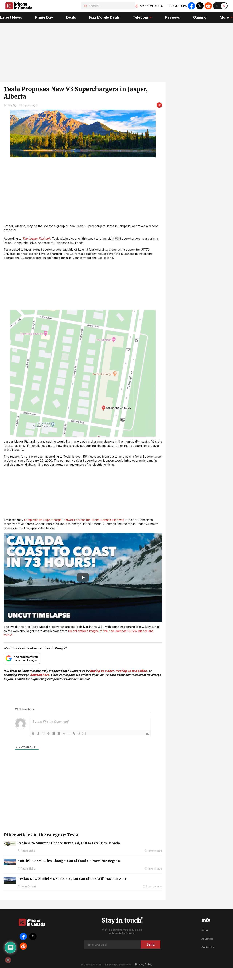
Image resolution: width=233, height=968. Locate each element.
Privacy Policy (143, 964)
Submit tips (178, 6)
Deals (71, 17)
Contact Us (207, 947)
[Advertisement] (83, 492)
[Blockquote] (63, 733)
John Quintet (28, 886)
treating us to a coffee (131, 671)
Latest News (11, 17)
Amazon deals (151, 6)
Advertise (207, 938)
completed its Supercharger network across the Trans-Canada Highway (74, 520)
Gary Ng (12, 105)
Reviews (172, 17)
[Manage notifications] (8, 960)
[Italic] (38, 733)
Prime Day (44, 17)
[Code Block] (69, 733)
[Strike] (48, 733)
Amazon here (39, 675)
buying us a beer (102, 671)
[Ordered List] (53, 733)
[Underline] (43, 733)
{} (79, 733)
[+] (84, 733)
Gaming (200, 17)
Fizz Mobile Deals (104, 17)
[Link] (74, 733)
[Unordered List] (58, 733)
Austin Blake (28, 850)
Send (151, 944)
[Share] (159, 105)
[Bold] (33, 733)
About (204, 930)
